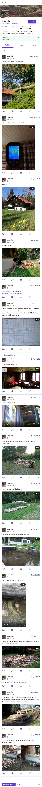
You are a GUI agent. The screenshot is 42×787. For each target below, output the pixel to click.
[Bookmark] (30, 111)
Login (19, 784)
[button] (21, 416)
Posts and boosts (7, 51)
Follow (32, 22)
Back (6, 2)
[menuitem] (21, 416)
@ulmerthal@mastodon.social (10, 23)
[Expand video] (34, 424)
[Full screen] (37, 424)
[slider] (21, 421)
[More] (39, 111)
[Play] (4, 424)
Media (21, 45)
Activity (7, 45)
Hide (32, 66)
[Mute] (8, 424)
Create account (8, 784)
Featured (34, 45)
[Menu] (38, 21)
